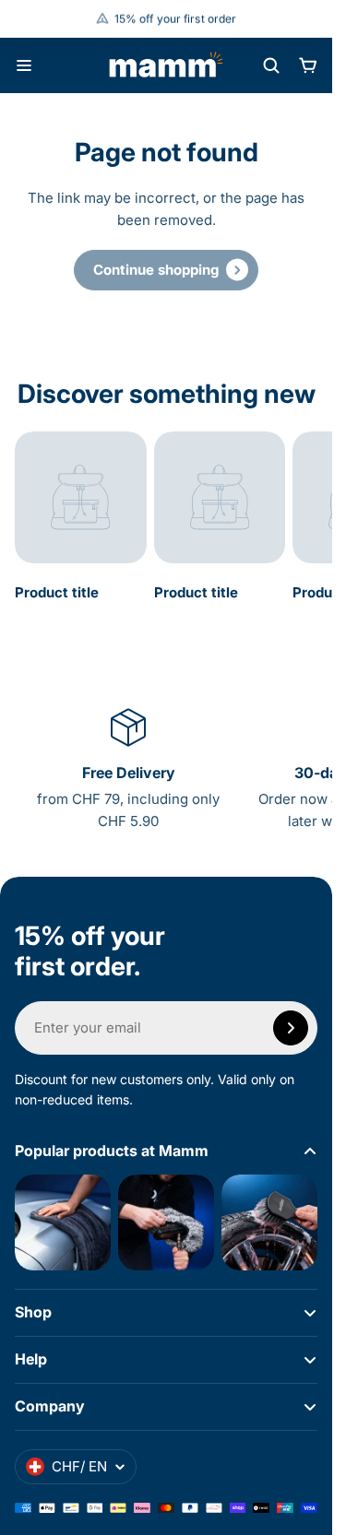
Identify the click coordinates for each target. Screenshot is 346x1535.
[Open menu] (24, 65)
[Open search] (271, 65)
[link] (166, 270)
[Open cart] (308, 65)
